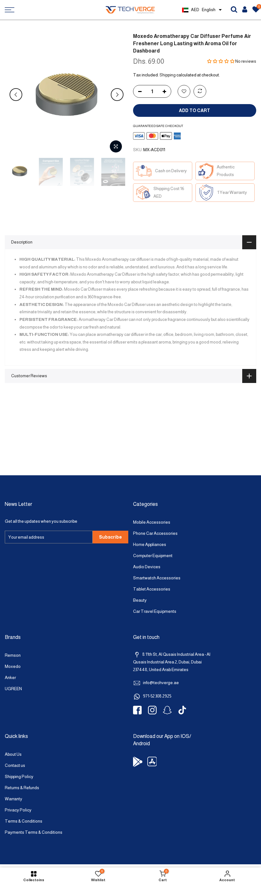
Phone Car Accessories (155, 533)
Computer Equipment (153, 555)
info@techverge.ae (161, 682)
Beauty (140, 600)
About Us (13, 754)
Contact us (15, 765)
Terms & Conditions (23, 821)
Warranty (13, 798)
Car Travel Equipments (154, 611)
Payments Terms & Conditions (33, 832)
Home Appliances (149, 544)
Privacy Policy (18, 810)
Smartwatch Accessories (156, 578)
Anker (10, 677)
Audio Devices (146, 566)
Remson (13, 655)
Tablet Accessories (151, 589)
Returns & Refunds (22, 787)
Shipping (167, 75)
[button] (221, 61)
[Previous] (16, 94)
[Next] (117, 94)
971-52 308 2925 (157, 696)
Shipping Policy (19, 776)
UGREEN (13, 688)
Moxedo (13, 666)
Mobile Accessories (151, 522)
